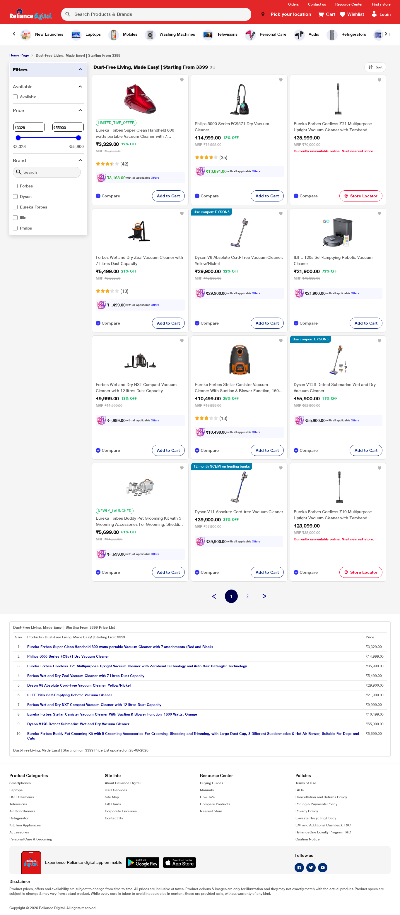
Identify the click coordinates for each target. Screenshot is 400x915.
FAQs (299, 790)
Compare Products (215, 804)
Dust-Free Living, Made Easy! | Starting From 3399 (150, 67)
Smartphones (20, 783)
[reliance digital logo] (30, 14)
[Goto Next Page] (264, 596)
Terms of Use (305, 783)
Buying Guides (211, 783)
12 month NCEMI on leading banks (222, 466)
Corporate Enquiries (121, 811)
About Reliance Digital (123, 783)
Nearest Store (211, 811)
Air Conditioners (22, 811)
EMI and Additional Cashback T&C (323, 825)
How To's (207, 797)
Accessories (19, 832)
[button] (286, 14)
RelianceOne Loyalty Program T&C (323, 832)
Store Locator (363, 196)
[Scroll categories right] (386, 34)
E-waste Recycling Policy (315, 818)
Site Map (112, 797)
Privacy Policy (306, 811)
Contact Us (114, 818)
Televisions (18, 804)
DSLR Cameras (21, 797)
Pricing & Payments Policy (316, 804)
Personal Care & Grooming (30, 839)
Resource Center (349, 4)
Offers (155, 177)
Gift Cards (113, 804)
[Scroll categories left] (14, 34)
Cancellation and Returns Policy (321, 797)
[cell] (194, 647)
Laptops (16, 790)
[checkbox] (48, 97)
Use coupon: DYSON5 (212, 212)
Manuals (207, 790)
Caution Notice (307, 839)
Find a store (381, 4)
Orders (293, 4)
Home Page (19, 55)
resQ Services (116, 790)
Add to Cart (168, 196)
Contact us (317, 4)
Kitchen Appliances (25, 825)
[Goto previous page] (214, 596)
